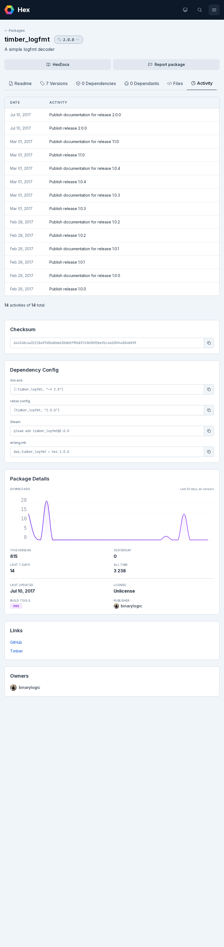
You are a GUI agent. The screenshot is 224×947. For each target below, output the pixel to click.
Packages (17, 30)
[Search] (199, 9)
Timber (16, 651)
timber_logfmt (27, 39)
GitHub (16, 642)
